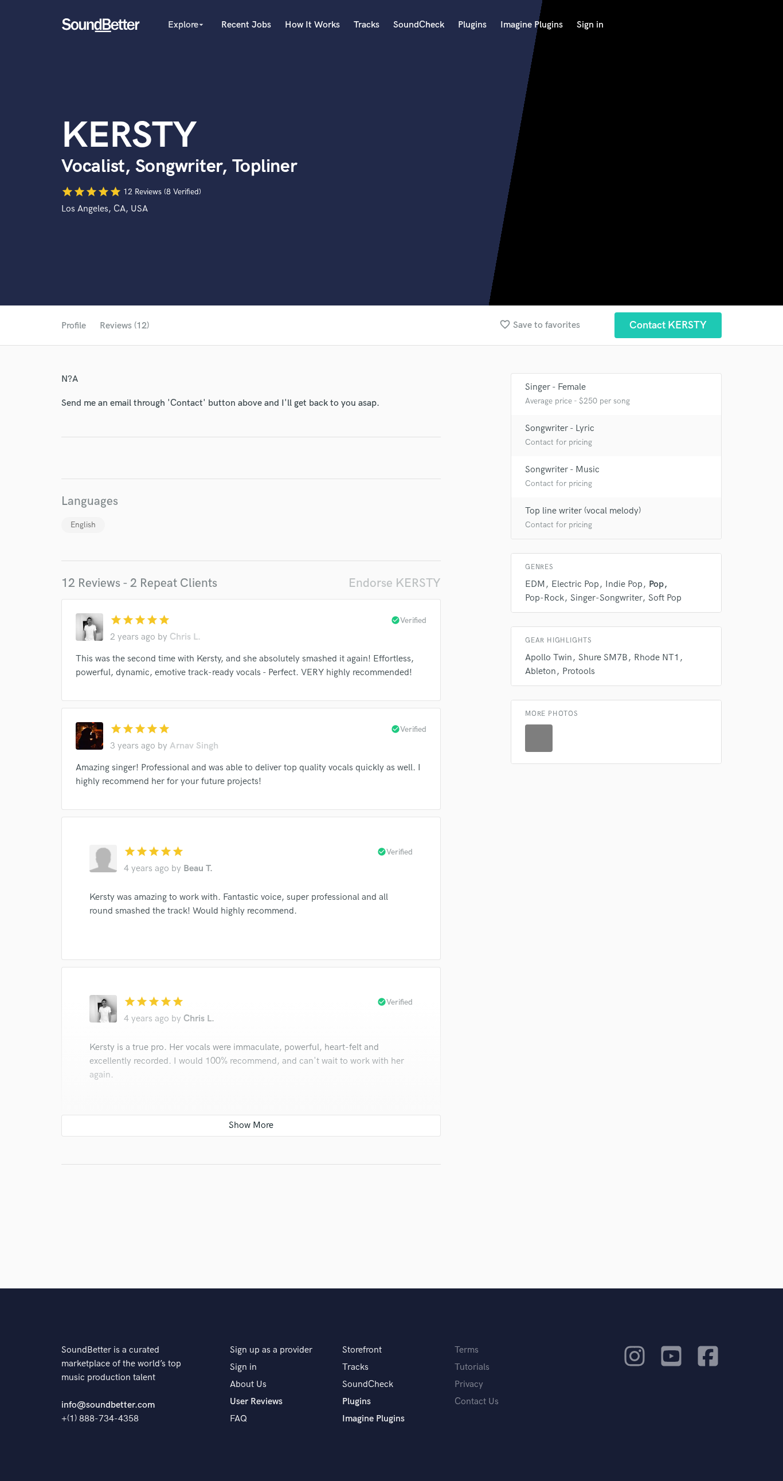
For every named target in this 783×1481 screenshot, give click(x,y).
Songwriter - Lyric (559, 428)
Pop (656, 584)
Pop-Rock (544, 598)
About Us (248, 1384)
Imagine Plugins (531, 24)
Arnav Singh (194, 745)
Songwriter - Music (562, 469)
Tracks (366, 24)
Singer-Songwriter (606, 598)
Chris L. (185, 637)
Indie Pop (624, 584)
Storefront (362, 1350)
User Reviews (256, 1401)
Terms (467, 1350)
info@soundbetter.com (108, 1405)
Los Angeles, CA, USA (104, 208)
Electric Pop (575, 584)
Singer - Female (555, 387)
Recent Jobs (246, 24)
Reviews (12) (124, 325)
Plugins (472, 24)
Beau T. (198, 868)
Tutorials (472, 1367)
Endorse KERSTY (395, 583)
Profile (73, 325)
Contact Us (477, 1401)
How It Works (312, 24)
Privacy (469, 1384)
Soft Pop (665, 598)
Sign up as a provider (271, 1350)
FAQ (238, 1418)
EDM (535, 584)
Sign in (590, 24)
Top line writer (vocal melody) (583, 511)
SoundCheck (418, 24)
